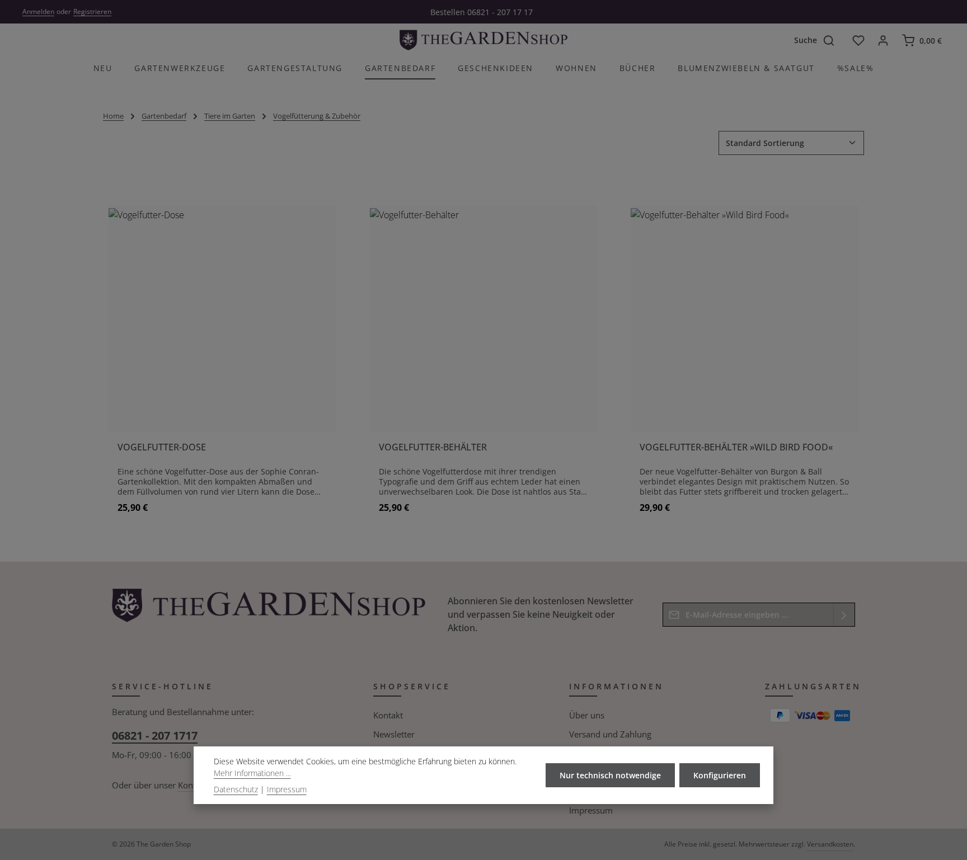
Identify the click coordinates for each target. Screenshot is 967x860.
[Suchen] (834, 40)
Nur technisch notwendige (610, 775)
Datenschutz (236, 789)
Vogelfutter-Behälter (433, 447)
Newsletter (394, 734)
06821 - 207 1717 (155, 735)
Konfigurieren (719, 775)
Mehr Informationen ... (252, 773)
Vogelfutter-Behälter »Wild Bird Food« (736, 447)
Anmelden (38, 11)
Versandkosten (830, 844)
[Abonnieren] (844, 615)
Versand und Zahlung (610, 734)
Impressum (591, 810)
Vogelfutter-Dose (162, 447)
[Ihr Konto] (883, 40)
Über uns (586, 715)
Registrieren (92, 11)
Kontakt (388, 715)
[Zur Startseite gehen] (483, 40)
